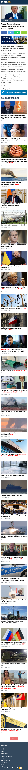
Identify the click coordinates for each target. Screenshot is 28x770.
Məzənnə (3, 764)
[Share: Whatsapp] (17, 32)
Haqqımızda (4, 748)
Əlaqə (2, 749)
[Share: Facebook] (4, 32)
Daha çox (14, 738)
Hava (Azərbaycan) (5, 760)
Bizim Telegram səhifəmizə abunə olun (15, 92)
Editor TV (3, 758)
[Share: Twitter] (11, 32)
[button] (24, 32)
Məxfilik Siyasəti (4, 753)
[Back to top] (24, 766)
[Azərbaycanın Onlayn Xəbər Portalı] (6, 2)
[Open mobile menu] (25, 2)
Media (2, 751)
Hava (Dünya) (4, 762)
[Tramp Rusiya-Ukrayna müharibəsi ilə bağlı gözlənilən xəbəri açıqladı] (14, 12)
